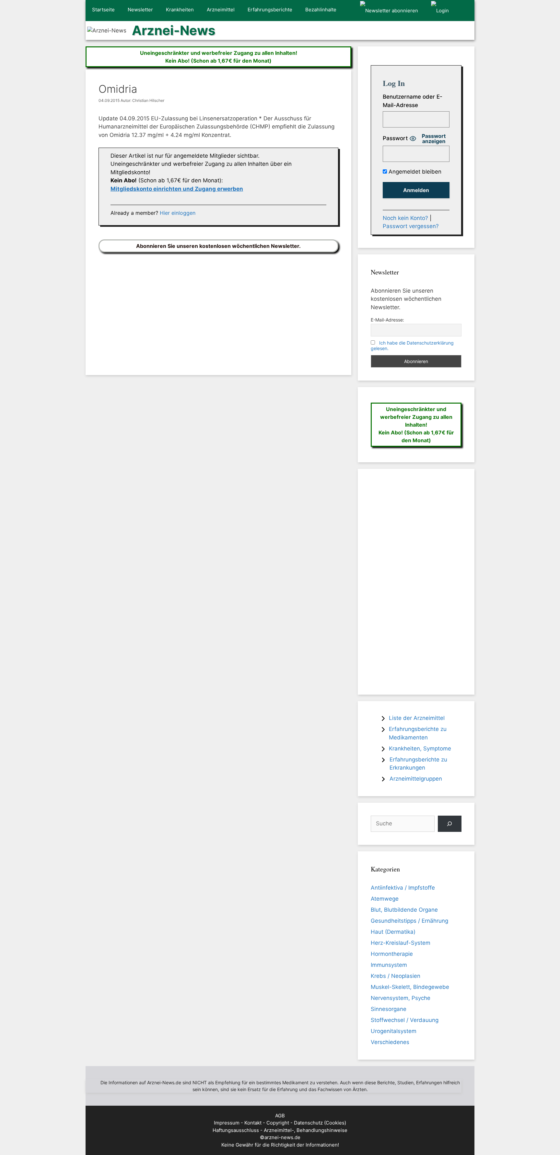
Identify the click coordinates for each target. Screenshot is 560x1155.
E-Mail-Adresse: (387, 319)
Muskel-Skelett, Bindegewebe (410, 987)
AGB (280, 1115)
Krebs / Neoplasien (395, 976)
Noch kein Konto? (405, 218)
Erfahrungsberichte (270, 9)
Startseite (103, 9)
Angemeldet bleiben (414, 171)
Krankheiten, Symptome (420, 748)
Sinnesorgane (388, 1009)
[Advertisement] (218, 308)
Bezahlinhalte (320, 9)
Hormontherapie (392, 954)
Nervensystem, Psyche (400, 998)
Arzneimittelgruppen (416, 778)
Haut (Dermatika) (393, 932)
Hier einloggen (177, 213)
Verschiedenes (390, 1042)
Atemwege (385, 898)
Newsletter (140, 9)
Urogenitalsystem (393, 1031)
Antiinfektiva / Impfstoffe (403, 887)
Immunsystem (389, 965)
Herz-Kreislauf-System (400, 943)
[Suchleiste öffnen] (464, 10)
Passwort (395, 138)
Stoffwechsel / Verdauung (404, 1020)
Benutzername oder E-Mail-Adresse (412, 100)
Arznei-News (173, 30)
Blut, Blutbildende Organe (404, 909)
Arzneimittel (221, 9)
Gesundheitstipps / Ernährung (409, 921)
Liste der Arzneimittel (417, 718)
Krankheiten (180, 9)
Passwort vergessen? (411, 226)
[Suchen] (449, 824)
